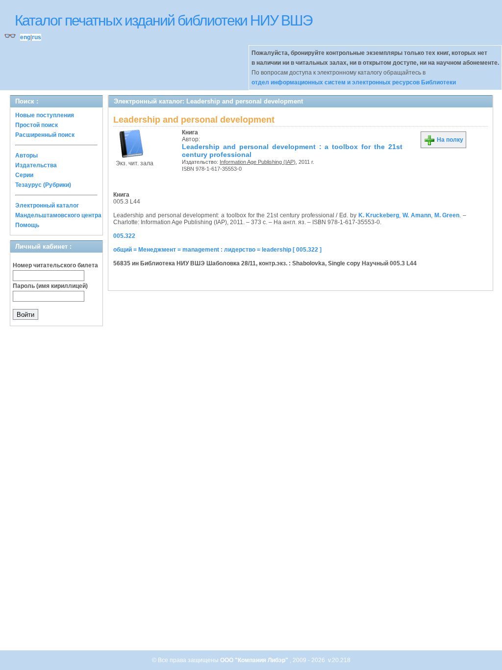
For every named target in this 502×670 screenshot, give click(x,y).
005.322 (124, 235)
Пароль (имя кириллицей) (50, 286)
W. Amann (416, 215)
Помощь (27, 225)
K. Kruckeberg (379, 215)
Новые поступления (44, 115)
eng (25, 37)
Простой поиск (36, 125)
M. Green (447, 215)
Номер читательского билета (55, 265)
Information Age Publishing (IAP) (258, 162)
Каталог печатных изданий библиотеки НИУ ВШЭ (163, 20)
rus (36, 37)
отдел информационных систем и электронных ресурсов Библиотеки (353, 82)
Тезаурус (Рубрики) (43, 184)
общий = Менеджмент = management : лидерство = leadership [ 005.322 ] (217, 249)
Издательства (36, 165)
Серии (24, 175)
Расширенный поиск (45, 134)
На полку (449, 139)
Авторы (26, 155)
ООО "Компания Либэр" (255, 660)
